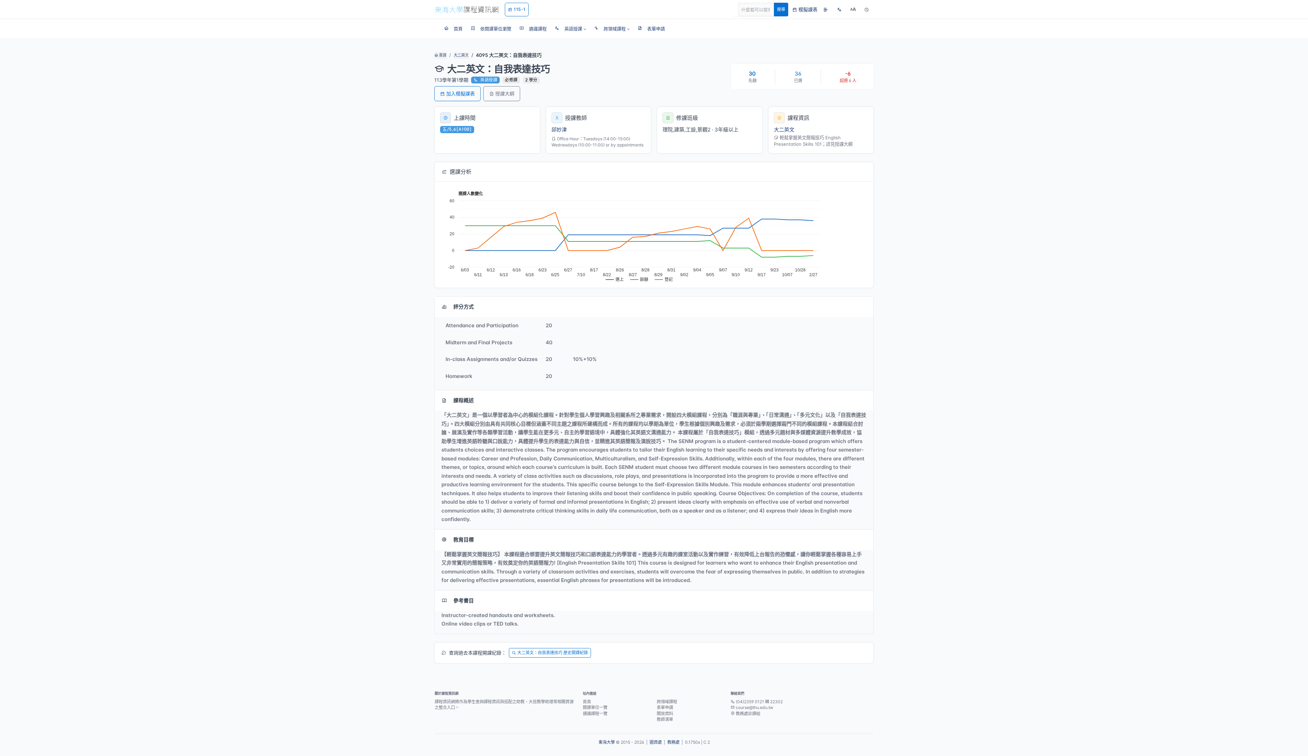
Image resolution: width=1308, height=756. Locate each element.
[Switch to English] (839, 9)
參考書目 (463, 600)
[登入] (825, 9)
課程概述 (463, 400)
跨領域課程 (667, 701)
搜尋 (781, 9)
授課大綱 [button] (504, 93)
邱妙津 (559, 129)
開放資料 (665, 713)
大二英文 (461, 55)
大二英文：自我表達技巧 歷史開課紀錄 (552, 652)
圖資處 (656, 742)
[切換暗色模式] (866, 9)
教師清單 (665, 719)
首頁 (442, 55)
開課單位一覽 (595, 707)
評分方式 (463, 306)
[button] (570, 28)
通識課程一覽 (595, 713)
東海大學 (606, 742)
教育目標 (463, 539)
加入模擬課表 (460, 93)
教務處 (673, 742)
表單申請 (665, 707)
